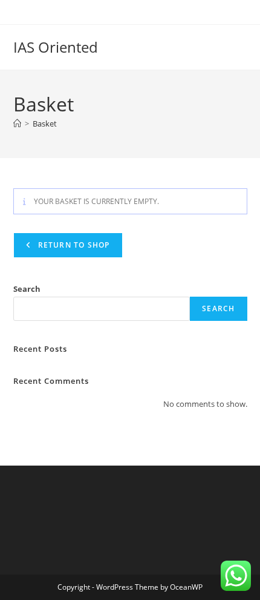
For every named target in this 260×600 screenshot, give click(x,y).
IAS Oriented (55, 47)
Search (27, 288)
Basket (45, 123)
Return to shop (73, 245)
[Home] (17, 123)
